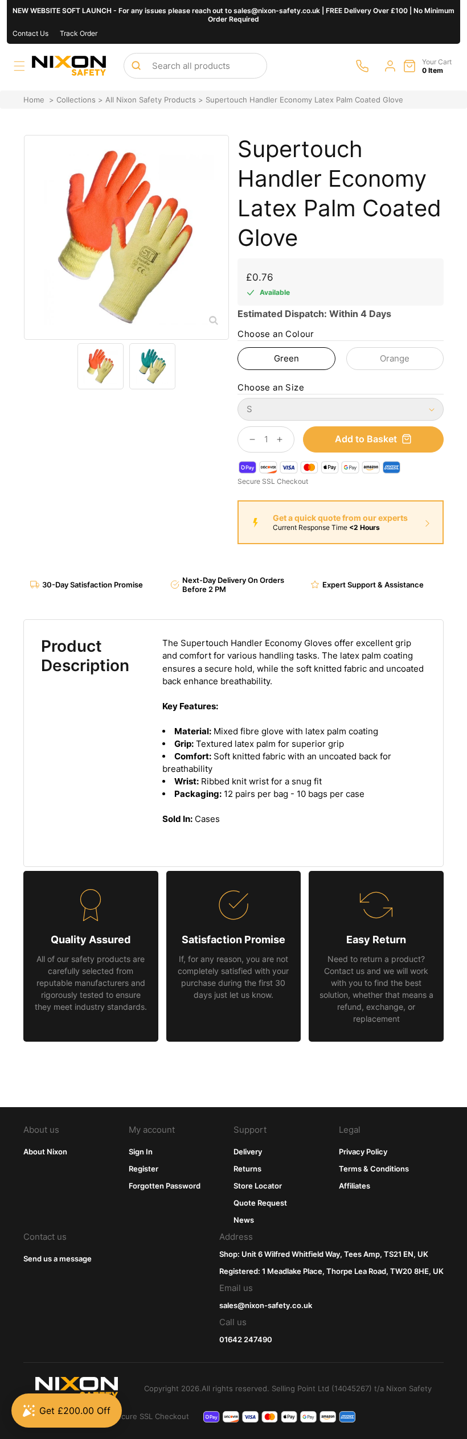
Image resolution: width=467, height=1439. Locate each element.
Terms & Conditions (374, 1168)
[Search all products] (136, 65)
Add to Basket (366, 439)
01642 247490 (245, 1339)
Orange (394, 358)
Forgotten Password (164, 1185)
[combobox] (195, 66)
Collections (76, 99)
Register (143, 1168)
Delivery (247, 1151)
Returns (247, 1168)
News (243, 1219)
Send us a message (57, 1258)
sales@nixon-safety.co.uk (265, 1305)
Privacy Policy (363, 1151)
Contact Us (30, 33)
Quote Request (260, 1202)
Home (33, 99)
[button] (19, 66)
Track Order (78, 33)
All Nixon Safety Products (150, 99)
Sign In (141, 1151)
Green (286, 358)
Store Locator (257, 1185)
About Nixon (45, 1151)
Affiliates (354, 1185)
